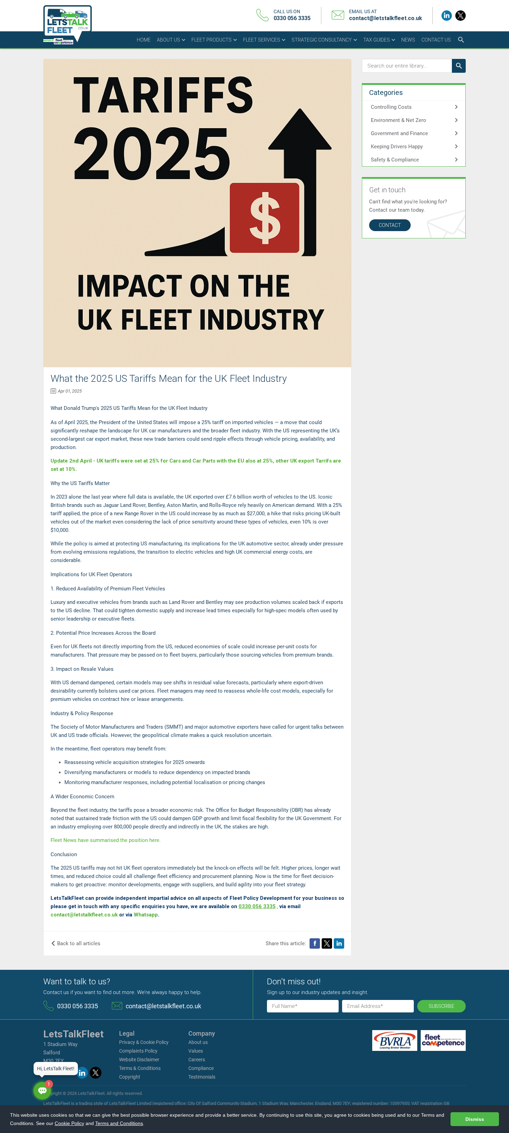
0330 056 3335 (292, 18)
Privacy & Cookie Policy (144, 1042)
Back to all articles (78, 943)
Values (195, 1051)
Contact (390, 225)
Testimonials (201, 1077)
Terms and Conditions (119, 1123)
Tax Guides (377, 40)
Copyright (129, 1077)
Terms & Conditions (140, 1068)
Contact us (436, 40)
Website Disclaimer (139, 1059)
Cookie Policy (69, 1123)
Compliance (201, 1068)
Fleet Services (262, 40)
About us (169, 40)
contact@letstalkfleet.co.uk (385, 18)
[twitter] (460, 15)
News (408, 40)
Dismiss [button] (474, 1119)
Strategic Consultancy (322, 40)
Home (144, 40)
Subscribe (441, 1006)
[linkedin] (446, 15)
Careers (196, 1059)
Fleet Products (212, 40)
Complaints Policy (138, 1051)
